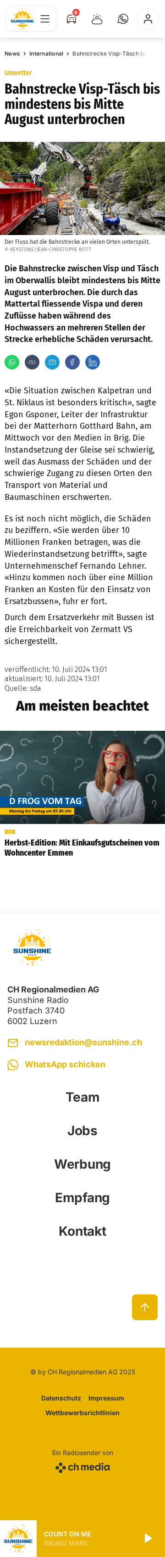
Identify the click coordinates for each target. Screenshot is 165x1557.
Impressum (106, 1398)
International (46, 53)
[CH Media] (82, 1466)
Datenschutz (61, 1398)
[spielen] (147, 1538)
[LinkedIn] (92, 362)
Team (83, 1097)
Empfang (82, 1197)
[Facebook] (72, 362)
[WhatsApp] (12, 362)
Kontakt (82, 1231)
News (12, 53)
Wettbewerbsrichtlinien (82, 1413)
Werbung (82, 1164)
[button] (122, 18)
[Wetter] (97, 18)
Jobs (82, 1130)
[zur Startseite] (22, 19)
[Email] (52, 362)
